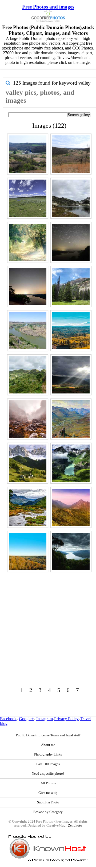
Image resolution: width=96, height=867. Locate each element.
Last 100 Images (48, 764)
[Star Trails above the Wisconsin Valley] (70, 242)
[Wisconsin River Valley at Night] (27, 286)
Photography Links (48, 754)
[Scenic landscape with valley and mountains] (70, 330)
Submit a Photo (48, 802)
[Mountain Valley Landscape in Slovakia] (70, 507)
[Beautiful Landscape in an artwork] (70, 419)
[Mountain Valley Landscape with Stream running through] (27, 507)
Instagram (44, 718)
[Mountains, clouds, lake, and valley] (70, 198)
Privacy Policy (66, 718)
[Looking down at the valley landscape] (70, 154)
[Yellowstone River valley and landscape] (27, 198)
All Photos (48, 783)
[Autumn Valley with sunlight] (27, 242)
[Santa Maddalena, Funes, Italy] (27, 463)
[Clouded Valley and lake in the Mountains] (70, 463)
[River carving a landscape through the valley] (27, 330)
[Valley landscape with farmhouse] (27, 154)
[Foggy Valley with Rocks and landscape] (27, 419)
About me (48, 745)
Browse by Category (48, 812)
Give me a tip (48, 793)
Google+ (26, 718)
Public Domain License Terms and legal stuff (48, 735)
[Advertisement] (48, 621)
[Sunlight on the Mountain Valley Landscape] (70, 374)
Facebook (8, 718)
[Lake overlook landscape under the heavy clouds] (70, 551)
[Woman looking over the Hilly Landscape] (27, 374)
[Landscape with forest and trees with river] (27, 551)
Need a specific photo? (48, 773)
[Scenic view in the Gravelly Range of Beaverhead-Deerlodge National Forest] (70, 286)
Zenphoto (75, 825)
